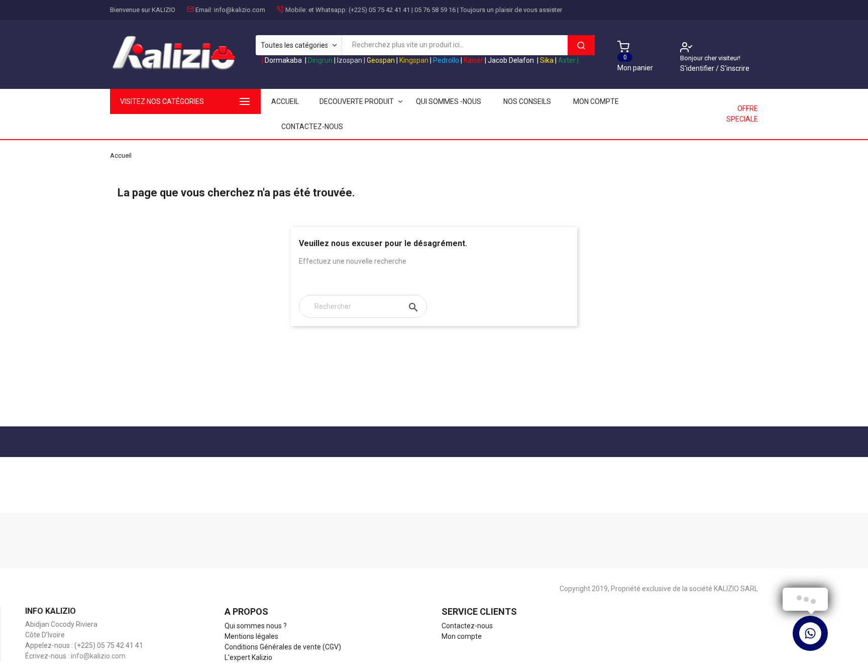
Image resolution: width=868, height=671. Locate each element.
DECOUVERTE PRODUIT (356, 101)
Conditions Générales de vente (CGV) (283, 647)
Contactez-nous (312, 127)
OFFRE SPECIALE (742, 113)
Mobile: (296, 10)
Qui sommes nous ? (256, 626)
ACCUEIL (285, 101)
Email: (203, 10)
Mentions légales (251, 636)
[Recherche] (581, 45)
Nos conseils (527, 101)
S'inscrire (734, 68)
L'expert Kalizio (248, 657)
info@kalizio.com (239, 10)
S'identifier (698, 68)
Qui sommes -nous (448, 101)
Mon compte (596, 101)
